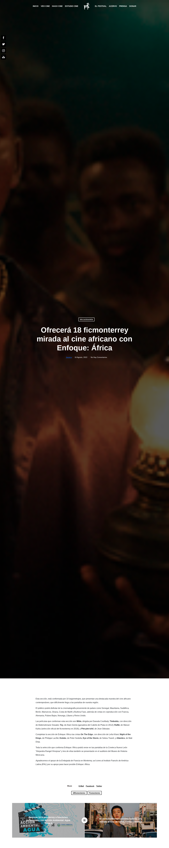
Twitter (99, 786)
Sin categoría (86, 319)
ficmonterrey (94, 793)
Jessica (69, 357)
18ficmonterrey (79, 793)
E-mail (81, 786)
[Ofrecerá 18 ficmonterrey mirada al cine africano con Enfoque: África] (84, 820)
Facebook (90, 786)
